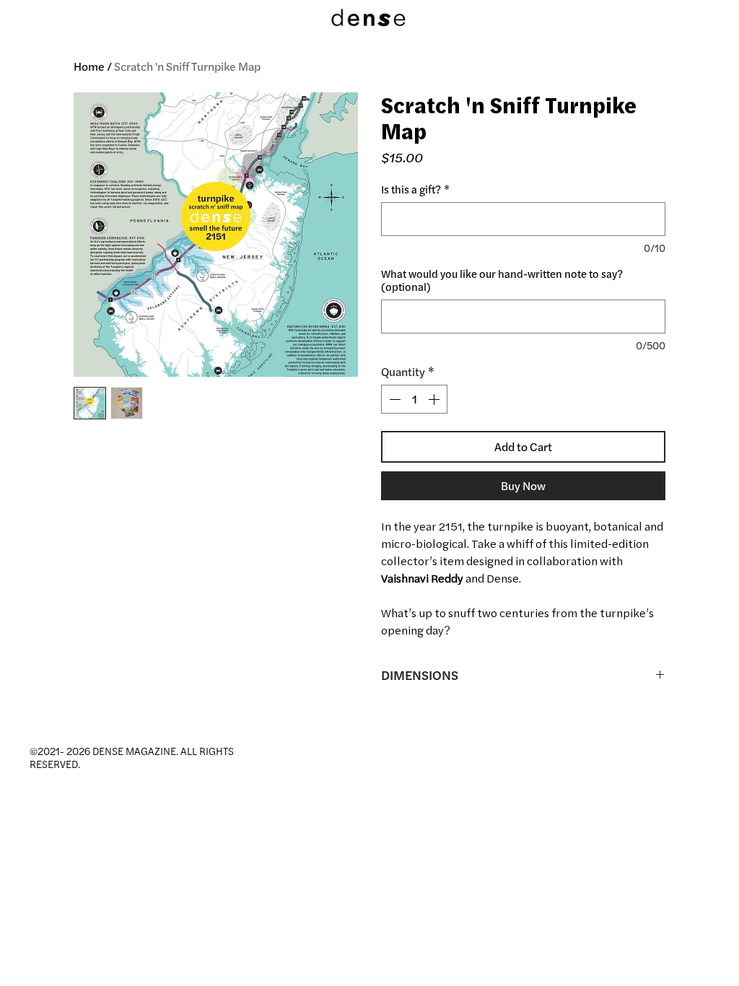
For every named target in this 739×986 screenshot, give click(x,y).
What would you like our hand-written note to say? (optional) (502, 281)
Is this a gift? (415, 189)
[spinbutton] (414, 399)
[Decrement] (393, 399)
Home (89, 66)
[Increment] (435, 399)
